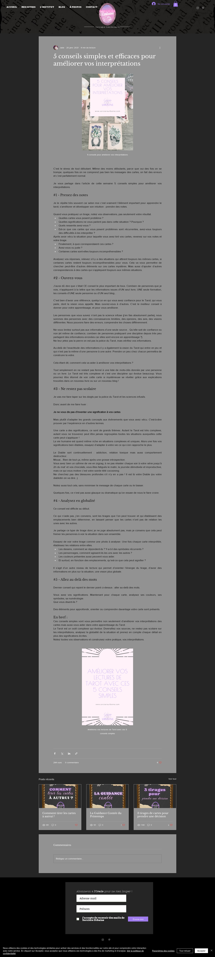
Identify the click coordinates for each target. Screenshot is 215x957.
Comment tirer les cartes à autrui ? (59, 815)
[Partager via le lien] (76, 753)
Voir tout (172, 779)
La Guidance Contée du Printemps (105, 815)
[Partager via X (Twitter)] (62, 753)
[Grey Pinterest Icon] (203, 7)
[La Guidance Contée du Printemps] (107, 796)
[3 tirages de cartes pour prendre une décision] (155, 796)
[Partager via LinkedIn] (69, 753)
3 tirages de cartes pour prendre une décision (152, 815)
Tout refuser (185, 950)
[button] (28, 7)
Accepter (201, 950)
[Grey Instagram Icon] (197, 7)
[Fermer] (211, 951)
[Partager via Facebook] (54, 753)
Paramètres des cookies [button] (163, 950)
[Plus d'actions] (160, 47)
